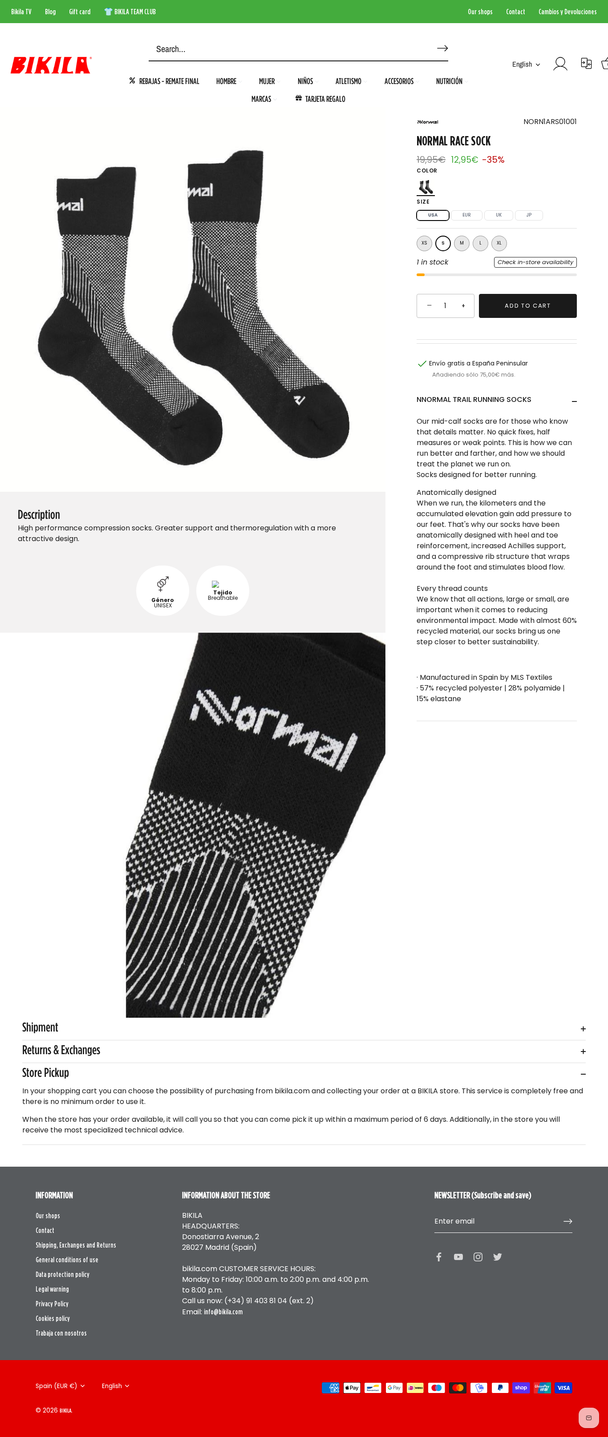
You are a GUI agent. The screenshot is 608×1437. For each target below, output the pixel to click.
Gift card (79, 12)
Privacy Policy (52, 1303)
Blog (50, 12)
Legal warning (52, 1288)
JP (529, 215)
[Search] (441, 44)
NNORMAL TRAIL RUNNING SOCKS (474, 399)
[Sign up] (567, 1221)
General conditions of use (67, 1259)
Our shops (480, 12)
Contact (515, 12)
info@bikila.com (223, 1311)
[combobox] (284, 49)
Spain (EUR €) (56, 1386)
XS (424, 243)
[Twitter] (497, 1256)
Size (423, 201)
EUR (466, 215)
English (522, 64)
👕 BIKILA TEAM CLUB (130, 12)
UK (499, 215)
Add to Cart (528, 305)
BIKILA (65, 1410)
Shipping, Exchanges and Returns (76, 1244)
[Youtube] (458, 1256)
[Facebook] (438, 1256)
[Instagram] (478, 1256)
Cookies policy (53, 1318)
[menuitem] (164, 80)
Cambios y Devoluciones (568, 12)
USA (433, 215)
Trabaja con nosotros (61, 1333)
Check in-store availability (535, 262)
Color (427, 171)
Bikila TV (21, 12)
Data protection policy (62, 1274)
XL (499, 243)
